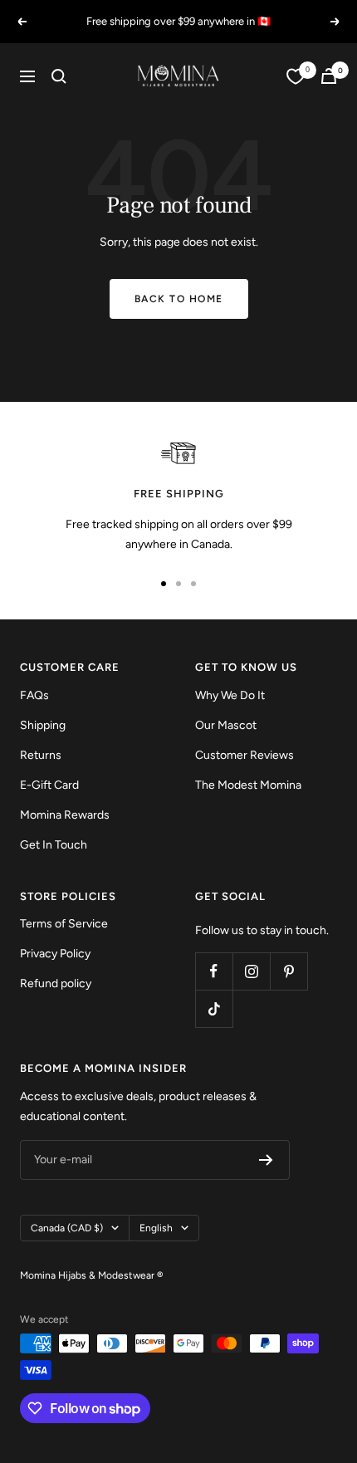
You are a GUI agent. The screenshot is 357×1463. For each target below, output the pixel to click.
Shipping (43, 725)
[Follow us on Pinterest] (288, 971)
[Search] (58, 76)
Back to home (178, 299)
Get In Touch (53, 845)
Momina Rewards (65, 815)
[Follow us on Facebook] (213, 971)
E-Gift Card (49, 785)
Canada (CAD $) (67, 1228)
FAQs (34, 695)
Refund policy (55, 983)
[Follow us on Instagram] (251, 971)
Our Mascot (226, 725)
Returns (40, 755)
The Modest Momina (248, 785)
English (156, 1228)
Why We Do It (230, 695)
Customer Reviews (244, 755)
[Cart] (328, 76)
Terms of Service (64, 924)
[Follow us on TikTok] (213, 1008)
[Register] (266, 1160)
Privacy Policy (55, 954)
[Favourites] (295, 76)
